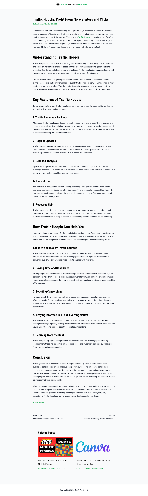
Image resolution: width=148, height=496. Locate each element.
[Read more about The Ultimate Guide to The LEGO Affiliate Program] (55, 447)
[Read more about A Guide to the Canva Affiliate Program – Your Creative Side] (93, 447)
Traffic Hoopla (84, 37)
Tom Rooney (38, 402)
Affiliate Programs (45, 468)
